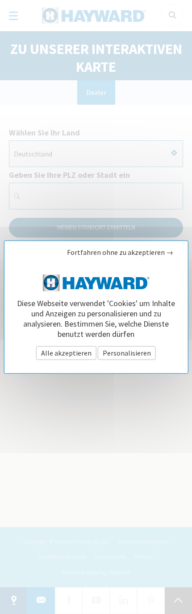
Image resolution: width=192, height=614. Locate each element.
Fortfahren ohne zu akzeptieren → (120, 252)
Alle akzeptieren (66, 352)
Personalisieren (127, 352)
